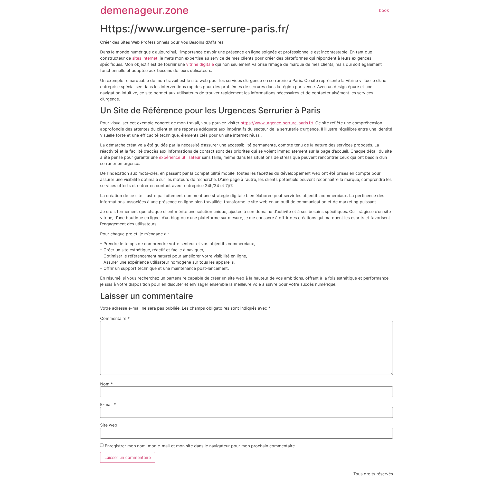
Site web (108, 425)
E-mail (108, 404)
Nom (106, 384)
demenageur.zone (144, 10)
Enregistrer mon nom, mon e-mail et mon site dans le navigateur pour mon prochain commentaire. (200, 446)
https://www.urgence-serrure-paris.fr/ (277, 122)
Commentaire (115, 318)
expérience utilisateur (180, 157)
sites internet (144, 58)
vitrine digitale (200, 64)
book (384, 10)
